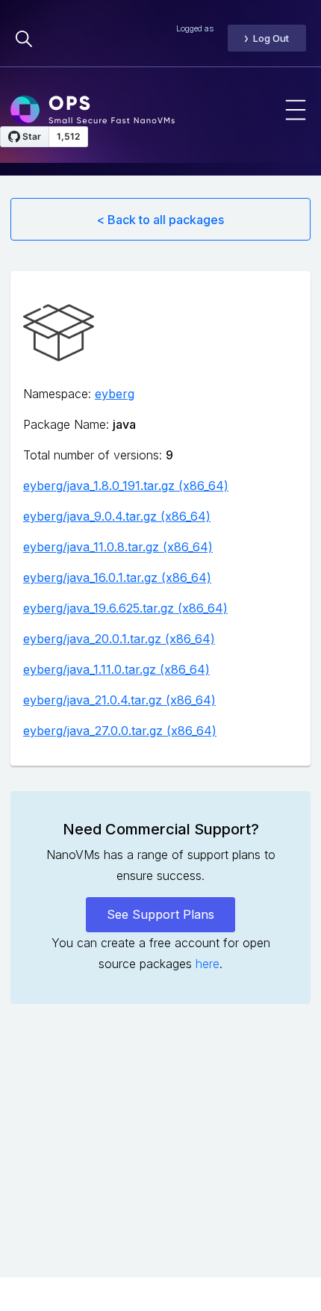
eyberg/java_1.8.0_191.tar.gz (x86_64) (125, 485)
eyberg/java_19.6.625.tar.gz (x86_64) (125, 608)
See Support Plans (160, 914)
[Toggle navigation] (295, 109)
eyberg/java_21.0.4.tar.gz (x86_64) (119, 699)
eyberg (114, 393)
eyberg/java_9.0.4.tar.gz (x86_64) (117, 516)
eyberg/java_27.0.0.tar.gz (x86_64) (119, 730)
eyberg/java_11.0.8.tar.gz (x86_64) (118, 546)
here (207, 963)
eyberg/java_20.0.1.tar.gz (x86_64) (119, 638)
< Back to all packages (160, 219)
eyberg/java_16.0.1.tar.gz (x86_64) (117, 577)
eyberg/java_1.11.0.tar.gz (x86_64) (116, 669)
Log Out (271, 38)
